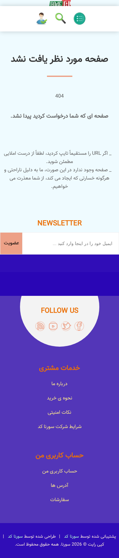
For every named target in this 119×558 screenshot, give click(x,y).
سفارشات (59, 500)
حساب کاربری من (59, 471)
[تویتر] (66, 326)
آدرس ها (59, 486)
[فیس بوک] (79, 326)
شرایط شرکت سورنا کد (60, 427)
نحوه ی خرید (59, 398)
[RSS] (40, 326)
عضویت (11, 243)
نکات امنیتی (59, 413)
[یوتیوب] (53, 326)
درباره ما (59, 384)
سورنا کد (71, 536)
